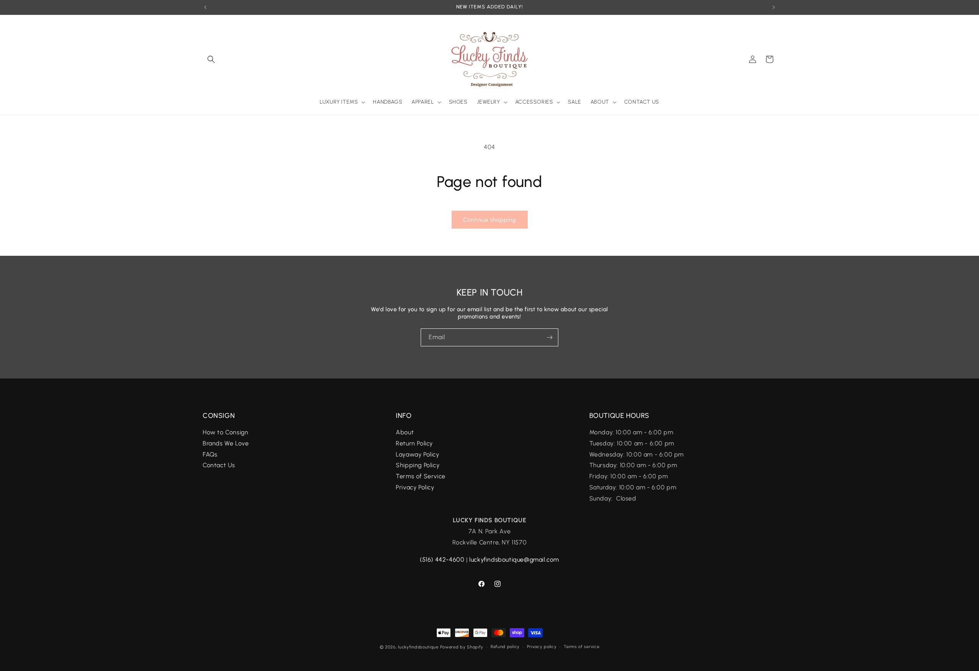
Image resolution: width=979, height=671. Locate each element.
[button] (211, 59)
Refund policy (505, 646)
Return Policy (414, 443)
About (405, 432)
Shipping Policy (417, 465)
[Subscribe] (549, 337)
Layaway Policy (417, 454)
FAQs (211, 454)
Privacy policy (542, 646)
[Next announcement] (773, 7)
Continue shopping (489, 219)
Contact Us (219, 465)
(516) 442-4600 (442, 559)
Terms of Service (421, 476)
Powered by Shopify (462, 647)
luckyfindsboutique (418, 647)
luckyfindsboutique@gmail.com (514, 559)
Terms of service (581, 646)
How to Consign (225, 432)
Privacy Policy (415, 487)
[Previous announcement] (205, 7)
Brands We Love (226, 443)
